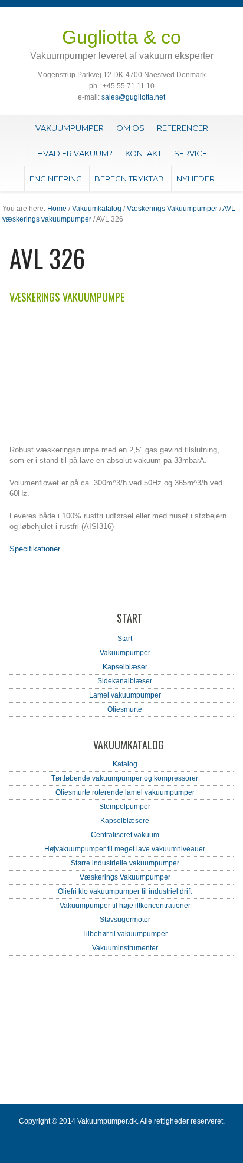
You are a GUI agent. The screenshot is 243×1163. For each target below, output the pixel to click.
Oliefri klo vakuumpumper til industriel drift (125, 891)
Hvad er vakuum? (75, 153)
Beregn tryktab (129, 178)
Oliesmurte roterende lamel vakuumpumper (125, 792)
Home (57, 208)
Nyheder (195, 178)
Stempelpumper (124, 806)
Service (190, 153)
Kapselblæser (125, 667)
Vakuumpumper (69, 128)
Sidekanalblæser (124, 681)
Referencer (182, 128)
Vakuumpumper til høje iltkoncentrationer (125, 905)
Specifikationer (34, 548)
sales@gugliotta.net (133, 97)
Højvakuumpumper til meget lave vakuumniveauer (124, 849)
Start (124, 639)
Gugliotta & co (121, 37)
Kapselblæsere (124, 821)
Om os (130, 128)
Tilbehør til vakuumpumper (125, 934)
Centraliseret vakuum (125, 835)
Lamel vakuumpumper (125, 695)
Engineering (55, 178)
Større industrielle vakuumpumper (125, 863)
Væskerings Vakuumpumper (172, 208)
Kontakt (143, 153)
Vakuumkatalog (96, 208)
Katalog (125, 764)
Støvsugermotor (125, 920)
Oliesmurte (124, 709)
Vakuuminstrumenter (125, 948)
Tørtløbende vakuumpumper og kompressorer (124, 778)
